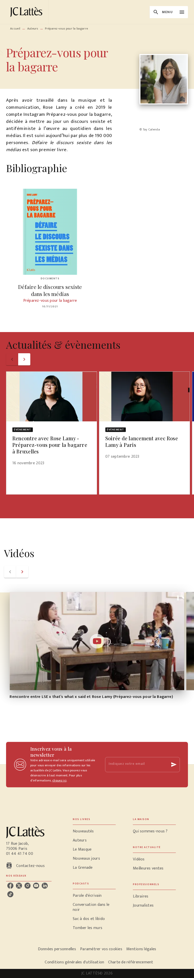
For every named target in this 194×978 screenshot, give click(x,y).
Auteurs (32, 28)
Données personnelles (57, 949)
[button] (51, 422)
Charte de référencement (130, 962)
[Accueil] (27, 12)
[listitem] (10, 885)
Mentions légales (141, 949)
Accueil (15, 28)
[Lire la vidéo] (97, 641)
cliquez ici (59, 780)
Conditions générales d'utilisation (74, 962)
